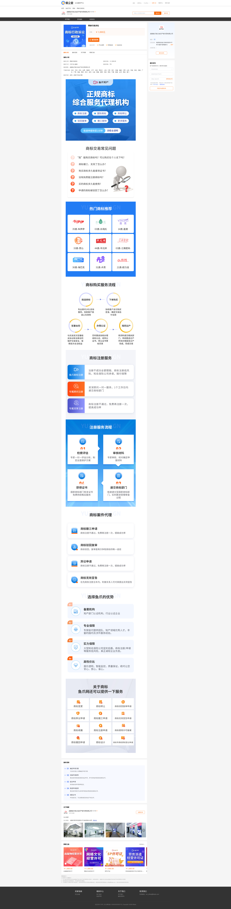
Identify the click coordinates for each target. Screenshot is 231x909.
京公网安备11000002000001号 (113, 904)
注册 (168, 3)
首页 (134, 3)
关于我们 (120, 894)
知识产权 (68, 8)
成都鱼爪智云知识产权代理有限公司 (78, 11)
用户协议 (99, 894)
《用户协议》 (155, 84)
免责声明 (99, 896)
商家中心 (160, 2)
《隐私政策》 (162, 84)
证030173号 (99, 904)
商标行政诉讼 (80, 8)
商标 (74, 8)
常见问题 (77, 894)
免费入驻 (154, 2)
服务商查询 (121, 896)
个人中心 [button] (146, 3)
